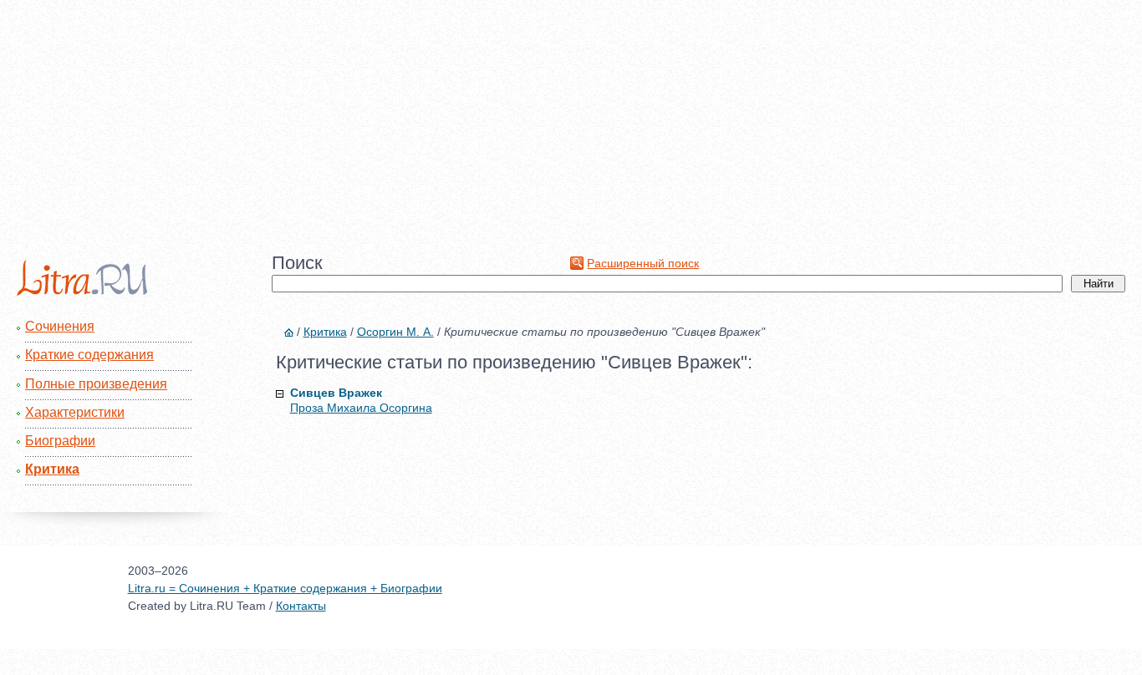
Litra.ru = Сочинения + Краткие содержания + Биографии (285, 588)
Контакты (301, 605)
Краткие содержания (89, 355)
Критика (52, 469)
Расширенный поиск (643, 263)
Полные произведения (96, 384)
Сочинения (59, 326)
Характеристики (75, 412)
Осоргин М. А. (395, 331)
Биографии (60, 441)
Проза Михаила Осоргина (361, 407)
